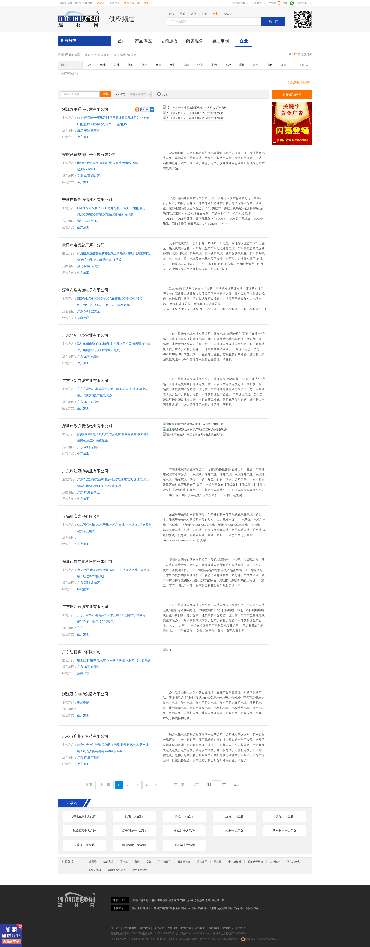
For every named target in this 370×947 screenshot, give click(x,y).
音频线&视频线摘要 (298, 82)
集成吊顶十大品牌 (84, 830)
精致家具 (108, 861)
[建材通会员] (144, 109)
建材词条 (245, 908)
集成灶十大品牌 (184, 830)
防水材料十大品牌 (285, 830)
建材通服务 (130, 928)
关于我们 (116, 928)
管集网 (181, 900)
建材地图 (137, 908)
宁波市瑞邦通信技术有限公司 (87, 200)
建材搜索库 (210, 908)
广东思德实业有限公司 (81, 652)
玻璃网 (135, 900)
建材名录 (175, 908)
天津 (228, 65)
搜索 (274, 21)
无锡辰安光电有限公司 (81, 516)
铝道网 (144, 900)
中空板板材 (234, 861)
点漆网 (172, 900)
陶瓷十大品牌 (184, 816)
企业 (244, 41)
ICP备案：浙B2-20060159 (182, 938)
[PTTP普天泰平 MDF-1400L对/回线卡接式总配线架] (193, 113)
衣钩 (137, 861)
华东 (131, 65)
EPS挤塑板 (95, 869)
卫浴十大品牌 (234, 816)
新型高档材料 (140, 869)
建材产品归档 (161, 908)
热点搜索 (222, 908)
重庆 (242, 65)
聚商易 (220, 900)
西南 (158, 65)
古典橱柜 (275, 861)
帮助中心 (227, 928)
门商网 (189, 900)
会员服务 (256, 3)
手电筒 (124, 861)
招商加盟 (169, 41)
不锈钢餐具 (164, 861)
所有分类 (68, 40)
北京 (200, 65)
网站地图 (241, 928)
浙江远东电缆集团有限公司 (85, 694)
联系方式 (186, 928)
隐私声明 (200, 928)
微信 (286, 3)
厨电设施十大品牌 (134, 830)
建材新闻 (197, 908)
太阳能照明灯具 (117, 869)
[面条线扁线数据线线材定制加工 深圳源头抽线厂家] (193, 424)
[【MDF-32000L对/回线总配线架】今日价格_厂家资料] (195, 107)
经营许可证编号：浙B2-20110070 (218, 938)
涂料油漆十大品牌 (84, 816)
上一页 (105, 785)
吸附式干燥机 (255, 861)
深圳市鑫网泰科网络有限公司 (87, 561)
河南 (284, 65)
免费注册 (114, 3)
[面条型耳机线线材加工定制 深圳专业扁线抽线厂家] (193, 434)
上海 (214, 65)
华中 (145, 65)
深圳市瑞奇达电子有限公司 (85, 290)
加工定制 (220, 41)
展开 (301, 65)
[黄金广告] (292, 123)
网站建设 (145, 928)
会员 (164, 94)
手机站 (272, 3)
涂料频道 (199, 900)
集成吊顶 (210, 900)
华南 (186, 65)
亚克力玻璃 (293, 861)
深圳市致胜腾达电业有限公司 (87, 426)
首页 (122, 41)
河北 (256, 65)
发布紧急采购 (292, 94)
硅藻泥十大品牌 (84, 845)
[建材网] (79, 19)
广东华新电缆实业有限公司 (85, 335)
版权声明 (214, 928)
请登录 (101, 3)
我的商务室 (238, 3)
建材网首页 (66, 3)
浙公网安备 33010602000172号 (262, 938)
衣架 (148, 861)
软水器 (218, 861)
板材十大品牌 (234, 830)
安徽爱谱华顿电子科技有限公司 (89, 154)
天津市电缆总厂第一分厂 (83, 245)
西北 (172, 65)
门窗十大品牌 (134, 816)
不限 (89, 65)
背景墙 (93, 861)
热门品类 (256, 908)
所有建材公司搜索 (125, 54)
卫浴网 (153, 900)
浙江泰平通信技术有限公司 (85, 109)
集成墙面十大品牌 (134, 845)
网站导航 (302, 3)
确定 (237, 785)
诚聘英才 (159, 928)
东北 (117, 65)
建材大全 (148, 908)
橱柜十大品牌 (285, 816)
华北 (103, 65)
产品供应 (143, 41)
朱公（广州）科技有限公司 (85, 736)
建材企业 (186, 908)
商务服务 (194, 41)
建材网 (115, 933)
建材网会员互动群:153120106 (229, 933)
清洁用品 (202, 861)
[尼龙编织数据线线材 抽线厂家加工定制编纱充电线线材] (196, 429)
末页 (195, 785)
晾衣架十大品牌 (184, 845)
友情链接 (172, 928)
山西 (270, 65)
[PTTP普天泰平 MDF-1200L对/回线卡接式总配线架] (193, 118)
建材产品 (233, 908)
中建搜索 (162, 900)
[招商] (167, 650)
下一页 (179, 785)
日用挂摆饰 (184, 861)
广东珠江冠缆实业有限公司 (85, 471)
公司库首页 (102, 54)
